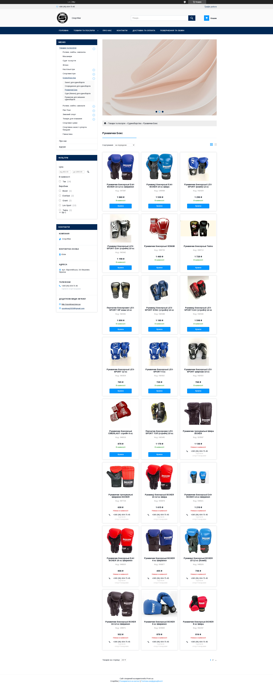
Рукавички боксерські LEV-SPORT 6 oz (159, 370)
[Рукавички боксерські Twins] (198, 228)
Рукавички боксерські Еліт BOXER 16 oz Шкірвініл (120, 559)
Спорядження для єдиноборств (78, 86)
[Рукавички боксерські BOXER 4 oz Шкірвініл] (159, 540)
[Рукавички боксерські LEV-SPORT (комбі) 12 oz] (198, 166)
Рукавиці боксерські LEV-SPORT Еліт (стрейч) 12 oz (198, 309)
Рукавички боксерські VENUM (159, 246)
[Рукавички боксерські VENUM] (159, 228)
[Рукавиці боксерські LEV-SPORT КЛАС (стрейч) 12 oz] (159, 290)
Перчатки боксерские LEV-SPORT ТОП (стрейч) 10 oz (159, 432)
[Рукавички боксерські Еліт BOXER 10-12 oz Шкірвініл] (121, 166)
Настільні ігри (69, 69)
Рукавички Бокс (71, 90)
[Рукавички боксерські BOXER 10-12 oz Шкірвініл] (121, 604)
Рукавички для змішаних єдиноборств (75, 98)
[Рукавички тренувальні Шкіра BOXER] (198, 413)
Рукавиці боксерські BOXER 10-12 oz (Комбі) (198, 559)
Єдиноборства (134, 123)
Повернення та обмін (172, 30)
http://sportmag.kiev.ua (71, 304)
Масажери (67, 56)
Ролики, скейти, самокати (74, 106)
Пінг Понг (67, 110)
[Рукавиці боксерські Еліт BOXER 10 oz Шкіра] (159, 166)
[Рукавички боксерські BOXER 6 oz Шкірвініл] (159, 604)
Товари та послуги (84, 30)
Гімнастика (67, 134)
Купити (121, 206)
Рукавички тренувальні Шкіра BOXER (198, 432)
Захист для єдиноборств (75, 82)
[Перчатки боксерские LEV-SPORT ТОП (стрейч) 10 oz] (159, 413)
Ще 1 (64, 212)
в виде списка (215, 145)
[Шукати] (191, 18)
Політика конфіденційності (152, 681)
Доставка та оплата (144, 30)
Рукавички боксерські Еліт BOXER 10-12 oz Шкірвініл (120, 185)
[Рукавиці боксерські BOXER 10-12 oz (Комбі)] (198, 540)
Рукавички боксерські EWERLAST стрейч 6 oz (120, 432)
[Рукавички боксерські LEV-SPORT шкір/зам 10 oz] (198, 351)
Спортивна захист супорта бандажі (75, 128)
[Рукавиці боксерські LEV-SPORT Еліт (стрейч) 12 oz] (198, 290)
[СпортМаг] (62, 23)
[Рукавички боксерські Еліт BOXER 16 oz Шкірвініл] (121, 540)
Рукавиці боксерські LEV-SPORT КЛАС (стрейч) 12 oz (159, 309)
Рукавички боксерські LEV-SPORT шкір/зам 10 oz (198, 370)
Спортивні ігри (69, 73)
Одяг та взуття (69, 61)
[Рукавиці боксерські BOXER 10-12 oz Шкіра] (159, 477)
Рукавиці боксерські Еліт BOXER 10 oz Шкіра (159, 185)
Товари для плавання (72, 119)
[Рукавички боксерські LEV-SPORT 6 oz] (159, 351)
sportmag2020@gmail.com (73, 308)
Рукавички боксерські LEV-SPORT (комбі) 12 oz (198, 185)
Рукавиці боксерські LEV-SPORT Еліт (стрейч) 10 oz (120, 247)
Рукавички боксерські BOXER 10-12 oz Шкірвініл (120, 623)
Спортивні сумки (70, 123)
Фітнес (66, 65)
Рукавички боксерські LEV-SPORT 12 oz (121, 370)
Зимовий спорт (69, 114)
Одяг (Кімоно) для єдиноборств (78, 94)
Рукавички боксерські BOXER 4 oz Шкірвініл (159, 559)
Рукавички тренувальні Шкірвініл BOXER (120, 496)
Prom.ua (150, 679)
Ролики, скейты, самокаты (74, 52)
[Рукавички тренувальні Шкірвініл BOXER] (121, 477)
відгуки (62, 147)
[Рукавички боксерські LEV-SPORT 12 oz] (121, 351)
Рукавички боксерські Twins (198, 246)
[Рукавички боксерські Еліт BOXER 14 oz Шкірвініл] (198, 477)
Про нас (107, 30)
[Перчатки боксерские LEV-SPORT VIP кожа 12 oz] (121, 290)
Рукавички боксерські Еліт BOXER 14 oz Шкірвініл (198, 496)
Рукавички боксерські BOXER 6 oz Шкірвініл (159, 623)
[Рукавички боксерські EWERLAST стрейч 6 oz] (121, 413)
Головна (63, 30)
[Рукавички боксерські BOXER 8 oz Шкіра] (198, 604)
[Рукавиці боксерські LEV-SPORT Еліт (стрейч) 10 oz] (121, 228)
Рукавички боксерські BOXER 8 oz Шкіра (198, 623)
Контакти (122, 30)
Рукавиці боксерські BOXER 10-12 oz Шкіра (159, 496)
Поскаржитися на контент (129, 681)
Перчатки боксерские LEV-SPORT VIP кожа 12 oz (120, 309)
